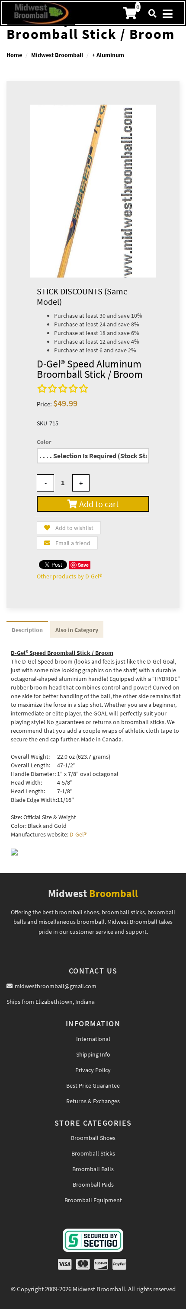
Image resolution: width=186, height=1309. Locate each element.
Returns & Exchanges (93, 1101)
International (93, 1039)
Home (14, 55)
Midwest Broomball (57, 55)
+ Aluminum (108, 55)
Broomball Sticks (93, 1153)
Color (44, 442)
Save (83, 565)
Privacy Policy (93, 1070)
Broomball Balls (93, 1169)
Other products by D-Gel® (69, 576)
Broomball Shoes (93, 1138)
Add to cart (98, 503)
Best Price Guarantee (93, 1085)
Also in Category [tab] (76, 630)
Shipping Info (93, 1054)
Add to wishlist (74, 528)
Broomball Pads (93, 1184)
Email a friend (72, 543)
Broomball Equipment (93, 1200)
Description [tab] (27, 630)
